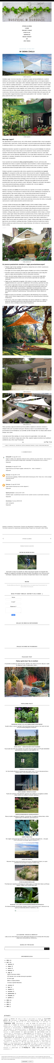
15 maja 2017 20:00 (15, 484)
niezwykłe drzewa (41, 1027)
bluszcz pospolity (32, 1018)
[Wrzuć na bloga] (46, 442)
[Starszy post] (51, 538)
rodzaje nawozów (29, 1036)
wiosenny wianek (48, 1044)
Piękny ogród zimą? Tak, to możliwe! (27, 661)
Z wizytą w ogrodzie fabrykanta (14, 982)
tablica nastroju (15, 1041)
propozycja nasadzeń (30, 1034)
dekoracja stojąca (23, 1020)
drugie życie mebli (19, 1021)
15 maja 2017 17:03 (15, 474)
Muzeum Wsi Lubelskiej (17, 1027)
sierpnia (10, 989)
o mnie (49, 1027)
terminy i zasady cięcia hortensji (33, 1041)
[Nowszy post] (3, 538)
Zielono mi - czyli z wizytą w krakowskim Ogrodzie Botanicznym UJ (27, 904)
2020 (8, 1004)
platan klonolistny (11, 1034)
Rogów (36, 1036)
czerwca (10, 985)
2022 (8, 1006)
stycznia (10, 964)
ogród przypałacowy (32, 1030)
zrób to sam (40, 1047)
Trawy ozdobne (27, 1043)
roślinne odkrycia (8, 1037)
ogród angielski (9, 1029)
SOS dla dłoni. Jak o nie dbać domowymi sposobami (19, 976)
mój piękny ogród (7, 1027)
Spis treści (27, 41)
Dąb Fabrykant (14, 1020)
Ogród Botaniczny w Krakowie (20, 1029)
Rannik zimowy (20, 1036)
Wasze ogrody (27, 36)
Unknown (8, 474)
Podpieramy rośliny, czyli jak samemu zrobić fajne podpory (27, 724)
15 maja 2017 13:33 (16, 466)
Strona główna (27, 26)
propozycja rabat (40, 1034)
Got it (30, 1061)
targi (22, 1041)
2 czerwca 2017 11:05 (19, 492)
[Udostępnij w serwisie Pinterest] (51, 442)
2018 (8, 1000)
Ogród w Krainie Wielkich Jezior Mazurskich (27, 814)
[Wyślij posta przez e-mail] (22, 442)
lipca (9, 987)
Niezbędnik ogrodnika (28, 1027)
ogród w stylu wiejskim (29, 1031)
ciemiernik (39, 1018)
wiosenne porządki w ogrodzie (36, 1044)
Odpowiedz (8, 462)
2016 (8, 960)
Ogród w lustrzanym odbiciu (27, 769)
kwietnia (10, 970)
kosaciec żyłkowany (42, 1023)
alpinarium (6, 1018)
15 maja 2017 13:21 (16, 456)
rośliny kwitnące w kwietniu (44, 1037)
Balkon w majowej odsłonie (13, 980)
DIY (27, 38)
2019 (8, 1002)
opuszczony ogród (7, 1033)
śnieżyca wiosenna (44, 1040)
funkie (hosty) (45, 1021)
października (11, 993)
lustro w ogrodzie (17, 1026)
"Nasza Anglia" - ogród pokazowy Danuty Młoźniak (27, 746)
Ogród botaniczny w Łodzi (34, 1029)
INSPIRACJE (27, 34)
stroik (37, 1040)
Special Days (42, 1038)
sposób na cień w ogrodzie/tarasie (25, 445)
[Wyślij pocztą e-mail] (44, 442)
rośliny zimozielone (7, 1038)
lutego (9, 966)
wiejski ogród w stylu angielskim (21, 1044)
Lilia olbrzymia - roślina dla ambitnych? (27, 934)
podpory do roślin (20, 1034)
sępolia (35, 1038)
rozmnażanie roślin (17, 1038)
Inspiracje (12, 445)
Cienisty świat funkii (27, 837)
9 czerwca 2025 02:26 (17, 500)
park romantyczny (38, 1033)
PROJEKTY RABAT (27, 30)
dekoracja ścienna (34, 1020)
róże (31, 1038)
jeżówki (33, 1023)
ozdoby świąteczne (28, 1033)
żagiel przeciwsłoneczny (42, 445)
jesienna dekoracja (19, 1023)
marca (9, 968)
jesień (27, 1023)
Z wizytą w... (26, 1047)
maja (9, 972)
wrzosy (20, 1045)
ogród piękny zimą (13, 1030)
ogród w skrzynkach (15, 1031)
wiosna (7, 1045)
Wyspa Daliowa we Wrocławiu (27, 882)
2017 (8, 962)
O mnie (27, 28)
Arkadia (19, 1018)
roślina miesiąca (44, 1036)
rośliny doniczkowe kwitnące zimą (30, 1037)
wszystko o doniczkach (35, 1045)
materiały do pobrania (28, 1026)
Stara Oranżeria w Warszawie (20, 1040)
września (10, 991)
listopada (10, 995)
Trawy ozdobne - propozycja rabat (27, 791)
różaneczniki (25, 1038)
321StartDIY (8, 456)
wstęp (26, 1045)
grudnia (10, 997)
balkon (24, 1018)
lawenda (15, 1024)
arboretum (13, 1018)
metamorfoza (39, 1026)
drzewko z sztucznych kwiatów (33, 1021)
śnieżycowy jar (7, 1041)
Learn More (24, 1061)
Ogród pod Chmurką (27, 859)
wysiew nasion (15, 1047)
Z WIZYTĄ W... (27, 32)
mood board (46, 1026)
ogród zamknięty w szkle (42, 1031)
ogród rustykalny (42, 1030)
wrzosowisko (14, 1045)
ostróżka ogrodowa (17, 1033)
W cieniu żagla (27, 52)
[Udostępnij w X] (47, 442)
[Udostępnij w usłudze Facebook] (49, 442)
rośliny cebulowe (18, 1037)
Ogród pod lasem (10, 492)
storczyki (31, 1040)
